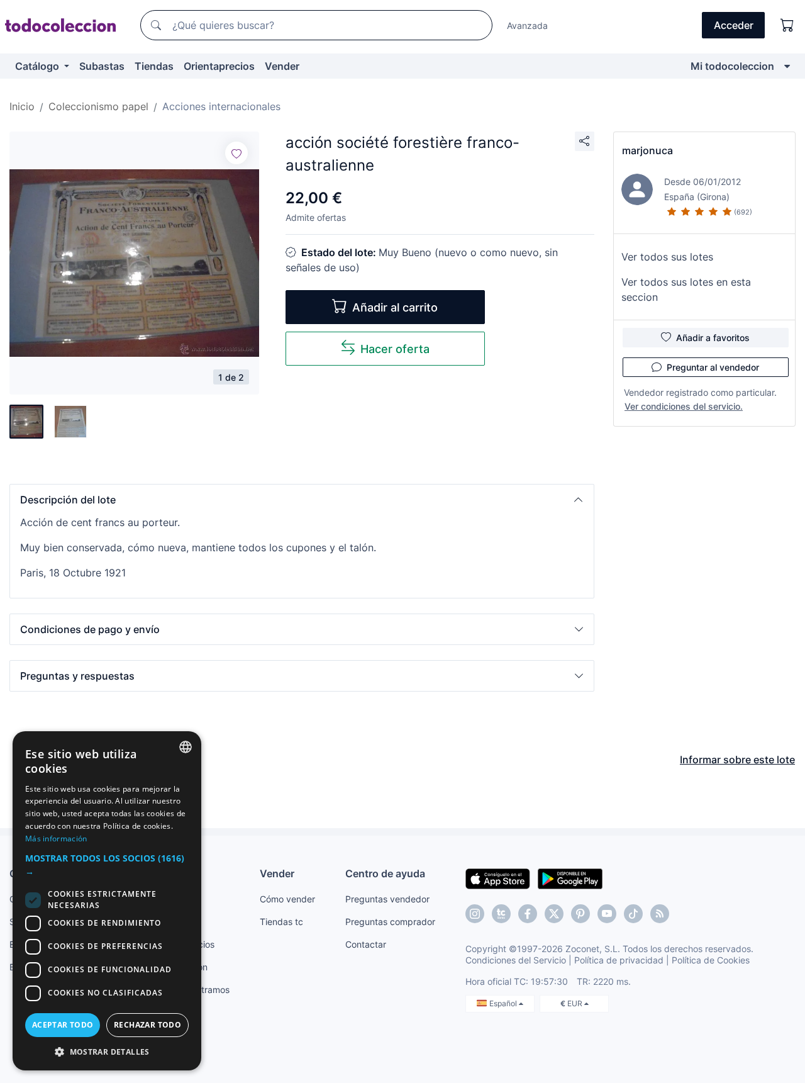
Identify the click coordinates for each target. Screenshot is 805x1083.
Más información (56, 838)
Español (504, 1003)
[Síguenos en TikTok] (633, 913)
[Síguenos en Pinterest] (580, 913)
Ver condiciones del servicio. (684, 406)
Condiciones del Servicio (515, 960)
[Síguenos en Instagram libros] (501, 913)
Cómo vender (287, 899)
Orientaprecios (219, 66)
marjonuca (647, 150)
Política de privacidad (618, 960)
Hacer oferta (395, 349)
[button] (302, 499)
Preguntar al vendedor (713, 367)
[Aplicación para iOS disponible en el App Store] (497, 878)
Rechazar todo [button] (147, 1024)
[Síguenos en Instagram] (474, 913)
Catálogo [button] (38, 66)
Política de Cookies (711, 960)
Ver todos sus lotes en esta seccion (686, 289)
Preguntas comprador (390, 921)
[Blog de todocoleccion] (659, 913)
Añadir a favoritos (713, 337)
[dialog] (107, 900)
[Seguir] (236, 153)
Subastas (102, 66)
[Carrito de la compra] (787, 25)
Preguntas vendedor (387, 899)
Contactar (365, 944)
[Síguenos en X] (554, 913)
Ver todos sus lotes (667, 256)
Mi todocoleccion (732, 66)
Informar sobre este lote (737, 759)
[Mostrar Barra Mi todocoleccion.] (787, 66)
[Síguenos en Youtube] (606, 913)
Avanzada (527, 25)
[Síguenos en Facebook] (527, 913)
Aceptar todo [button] (63, 1024)
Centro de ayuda (385, 873)
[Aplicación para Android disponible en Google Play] (570, 878)
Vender (282, 66)
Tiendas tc (281, 921)
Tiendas (154, 66)
